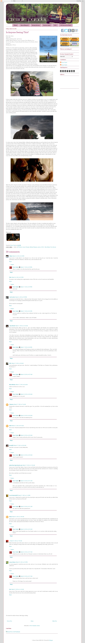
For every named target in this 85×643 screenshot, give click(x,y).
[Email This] (6, 247)
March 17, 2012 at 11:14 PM (24, 495)
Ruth (10, 425)
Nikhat (10, 256)
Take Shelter (47, 247)
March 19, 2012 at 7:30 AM (16, 540)
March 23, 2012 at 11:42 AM (17, 589)
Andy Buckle (12, 325)
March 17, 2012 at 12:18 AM (21, 325)
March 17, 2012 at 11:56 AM (29, 465)
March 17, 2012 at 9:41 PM (26, 311)
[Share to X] (9, 247)
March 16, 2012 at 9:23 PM (17, 277)
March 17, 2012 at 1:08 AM (17, 363)
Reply (10, 261)
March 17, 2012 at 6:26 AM (21, 384)
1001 (55, 25)
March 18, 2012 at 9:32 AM (26, 529)
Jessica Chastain (26, 247)
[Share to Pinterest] (11, 247)
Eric (10, 589)
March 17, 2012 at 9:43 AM (18, 425)
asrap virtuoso (12, 562)
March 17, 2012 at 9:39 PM (26, 286)
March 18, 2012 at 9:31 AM (26, 480)
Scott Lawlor (12, 297)
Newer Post (9, 621)
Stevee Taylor (16, 267)
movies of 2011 (41, 247)
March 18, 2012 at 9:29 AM (26, 415)
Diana (10, 516)
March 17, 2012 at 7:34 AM (20, 404)
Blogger (51, 640)
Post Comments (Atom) (35, 625)
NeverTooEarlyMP (13, 495)
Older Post (54, 621)
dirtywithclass (12, 384)
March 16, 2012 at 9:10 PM (18, 256)
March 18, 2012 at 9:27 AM (26, 374)
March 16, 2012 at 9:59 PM (21, 297)
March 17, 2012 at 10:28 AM (20, 445)
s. (9, 541)
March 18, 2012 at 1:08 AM (18, 516)
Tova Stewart (53, 247)
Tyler (10, 277)
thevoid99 (11, 445)
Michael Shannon (33, 247)
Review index (46, 25)
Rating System (36, 25)
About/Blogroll (24, 25)
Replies (12, 264)
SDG (10, 363)
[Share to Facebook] (10, 247)
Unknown (11, 404)
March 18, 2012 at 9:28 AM (26, 394)
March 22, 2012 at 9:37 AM (26, 552)
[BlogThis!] (7, 247)
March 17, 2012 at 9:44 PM (26, 347)
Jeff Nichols (19, 247)
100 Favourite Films (65, 25)
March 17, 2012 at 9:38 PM (26, 267)
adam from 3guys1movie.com (15, 465)
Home (15, 25)
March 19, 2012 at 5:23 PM (21, 562)
